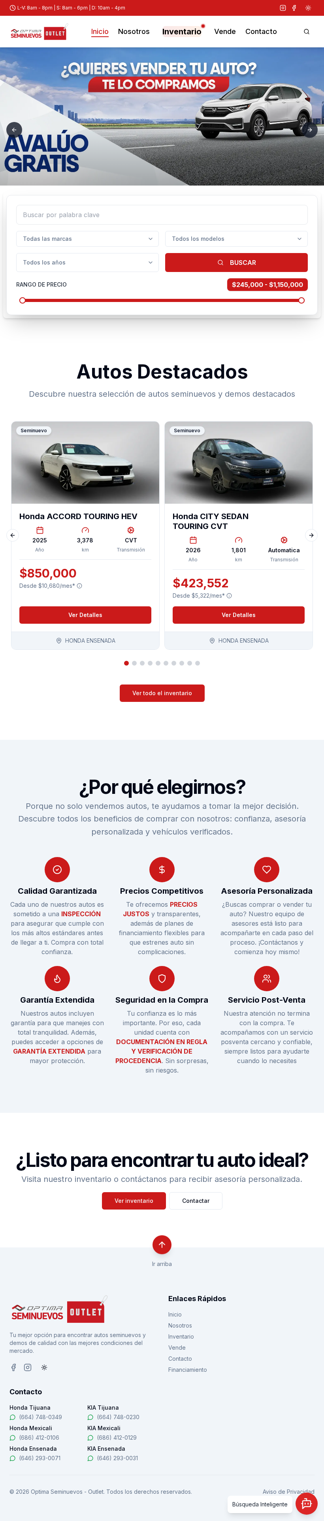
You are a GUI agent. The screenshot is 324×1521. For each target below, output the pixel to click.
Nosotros (134, 31)
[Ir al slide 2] (134, 663)
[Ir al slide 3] (142, 663)
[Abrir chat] (307, 1504)
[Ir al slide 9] (189, 663)
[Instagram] (283, 8)
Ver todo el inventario (162, 693)
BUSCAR (243, 262)
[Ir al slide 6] (166, 663)
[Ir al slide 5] (158, 663)
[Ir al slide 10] (197, 663)
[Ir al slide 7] (173, 663)
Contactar (195, 1200)
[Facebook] (294, 8)
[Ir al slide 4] (150, 663)
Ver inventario (134, 1200)
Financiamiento (187, 1369)
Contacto (261, 31)
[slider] (22, 300)
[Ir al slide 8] (181, 663)
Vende (225, 31)
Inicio (100, 31)
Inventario (182, 31)
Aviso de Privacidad (289, 1491)
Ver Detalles (85, 614)
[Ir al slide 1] (126, 663)
